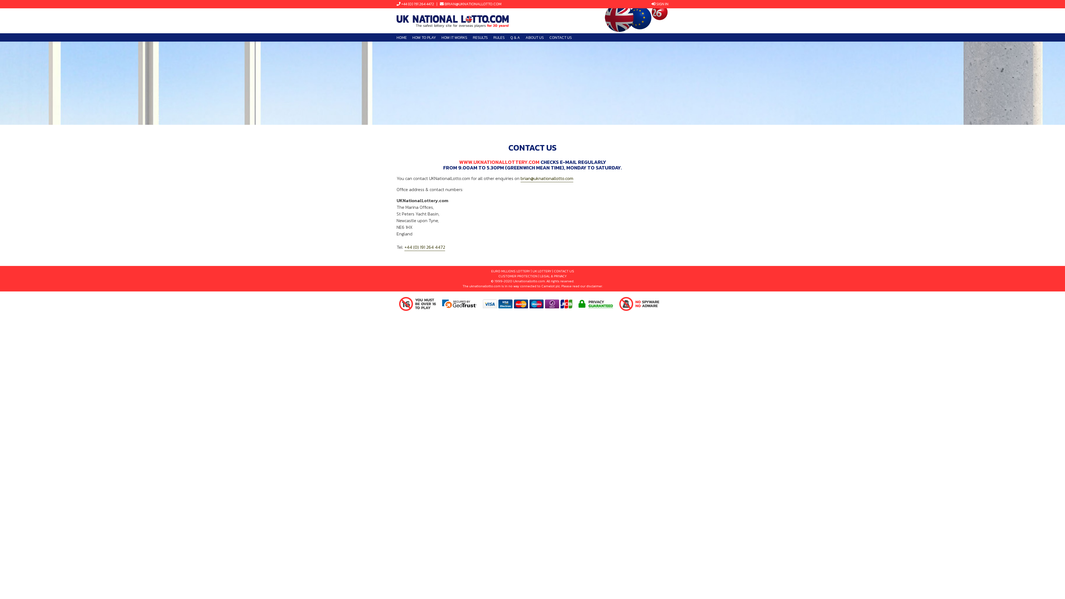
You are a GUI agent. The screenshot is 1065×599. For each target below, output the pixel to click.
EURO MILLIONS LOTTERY (510, 271)
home (402, 37)
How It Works (454, 37)
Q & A (515, 37)
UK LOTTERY (541, 271)
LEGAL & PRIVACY (553, 276)
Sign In (662, 4)
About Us (535, 37)
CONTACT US (564, 271)
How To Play (424, 37)
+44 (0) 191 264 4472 (417, 4)
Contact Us (560, 37)
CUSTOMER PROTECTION (517, 276)
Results (480, 37)
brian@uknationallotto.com (473, 4)
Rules (499, 37)
